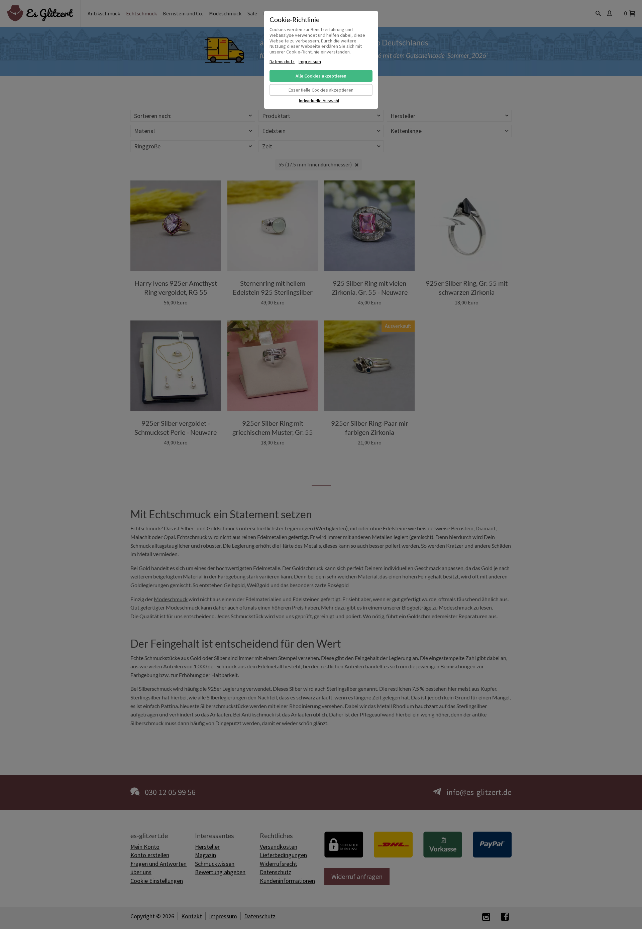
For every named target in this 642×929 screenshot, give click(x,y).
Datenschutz (282, 61)
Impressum (310, 61)
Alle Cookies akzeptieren (321, 76)
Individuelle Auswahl (319, 101)
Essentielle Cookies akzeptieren (321, 90)
